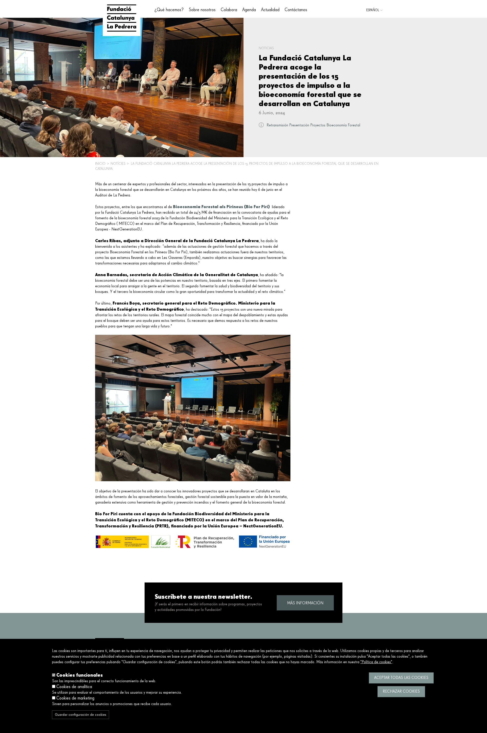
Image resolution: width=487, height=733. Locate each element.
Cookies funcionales (79, 675)
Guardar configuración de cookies (80, 715)
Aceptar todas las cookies (401, 678)
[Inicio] (122, 18)
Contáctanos (296, 10)
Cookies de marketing (75, 698)
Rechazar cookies (401, 692)
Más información (305, 603)
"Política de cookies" (376, 662)
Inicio (100, 163)
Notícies (118, 163)
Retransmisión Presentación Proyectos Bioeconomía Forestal (313, 125)
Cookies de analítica (74, 687)
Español (372, 10)
